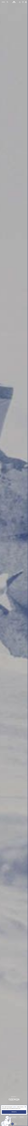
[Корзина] (25, 2)
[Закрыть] (25, 1106)
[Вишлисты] (22, 2)
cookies (14, 1106)
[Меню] (3, 2)
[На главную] (14, 2)
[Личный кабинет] (19, 2)
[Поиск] (7, 2)
